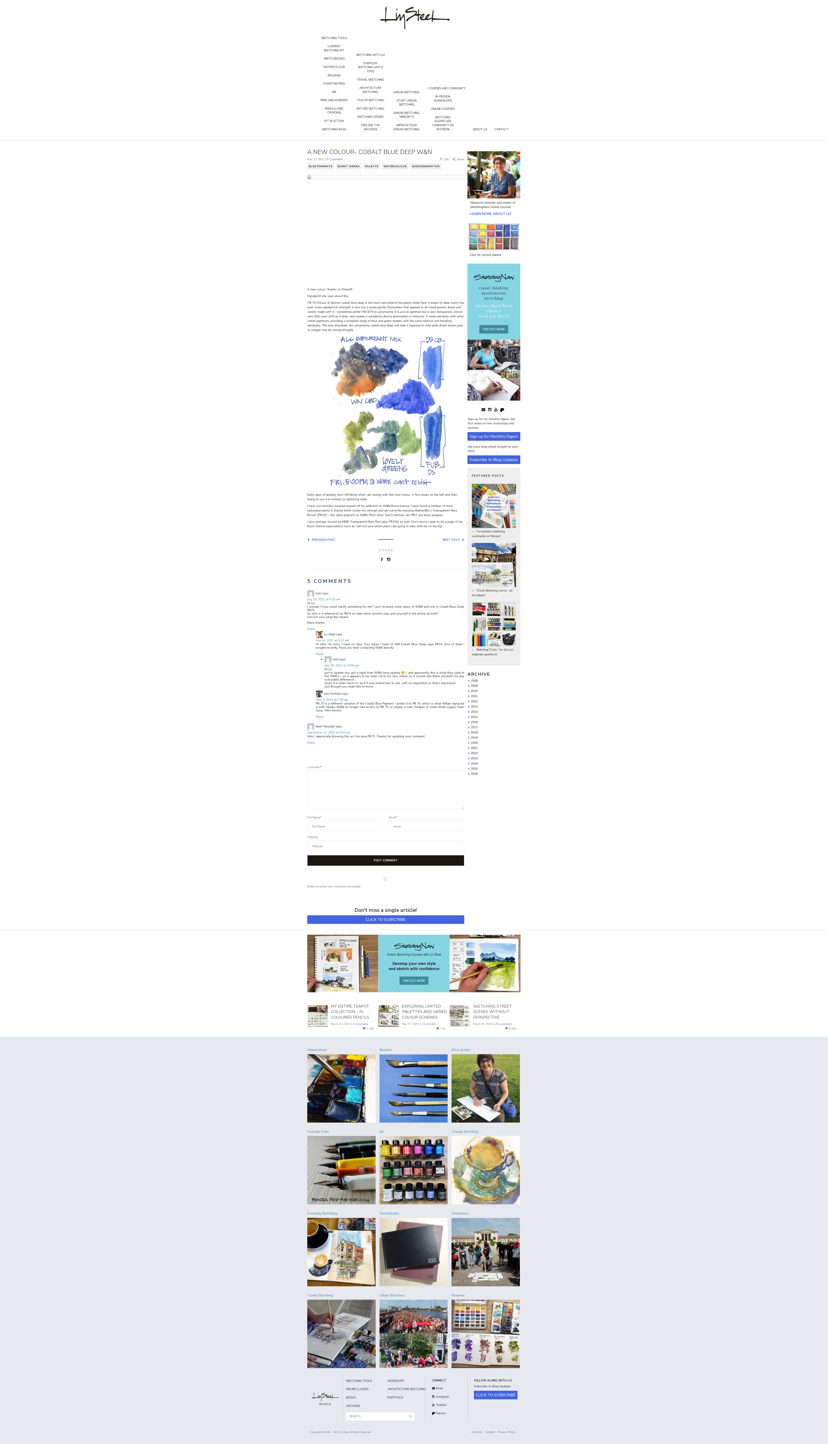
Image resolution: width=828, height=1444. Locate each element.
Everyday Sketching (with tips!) (370, 67)
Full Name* (314, 818)
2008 (474, 680)
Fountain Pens (334, 84)
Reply (311, 629)
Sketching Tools (334, 38)
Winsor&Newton (426, 166)
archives (353, 1406)
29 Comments (503, 1024)
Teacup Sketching (370, 100)
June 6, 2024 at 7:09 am (332, 700)
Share (460, 159)
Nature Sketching (370, 109)
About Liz (480, 129)
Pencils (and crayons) (334, 111)
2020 (474, 742)
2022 (474, 753)
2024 (474, 763)
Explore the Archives (370, 127)
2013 (474, 706)
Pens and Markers (334, 100)
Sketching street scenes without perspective (492, 1012)
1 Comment (428, 1024)
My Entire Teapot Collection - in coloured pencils (350, 1012)
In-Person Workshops (443, 99)
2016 (474, 722)
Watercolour (334, 67)
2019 (474, 737)
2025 (474, 768)
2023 (474, 758)
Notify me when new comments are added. (334, 887)
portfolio (395, 1398)
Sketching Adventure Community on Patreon (443, 123)
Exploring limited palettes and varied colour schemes (424, 1012)
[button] (411, 1416)
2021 (474, 748)
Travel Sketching (370, 80)
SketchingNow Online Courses (490, 207)
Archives (476, 1432)
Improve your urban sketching (407, 127)
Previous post (323, 539)
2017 (474, 727)
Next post (452, 539)
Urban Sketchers (392, 1295)
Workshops (460, 1213)
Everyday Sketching (322, 1213)
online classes (357, 1389)
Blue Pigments (320, 166)
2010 (474, 691)
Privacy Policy (506, 1432)
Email (439, 1388)
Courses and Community (447, 88)
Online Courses (443, 109)
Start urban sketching (407, 103)
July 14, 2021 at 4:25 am (323, 599)
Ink (334, 92)
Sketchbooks (334, 59)
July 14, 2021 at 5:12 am (332, 640)
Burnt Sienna (349, 166)
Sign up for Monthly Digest (494, 436)
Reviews (458, 1295)
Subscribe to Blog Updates (494, 459)
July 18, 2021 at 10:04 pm (342, 665)
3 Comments (360, 1024)
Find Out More (494, 329)
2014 (474, 711)
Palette (371, 166)
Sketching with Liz (370, 55)
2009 (474, 685)
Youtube (441, 1405)
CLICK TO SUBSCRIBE (386, 919)
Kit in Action (334, 121)
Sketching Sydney (370, 117)
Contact (501, 129)
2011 (474, 696)
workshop (395, 1381)
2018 (474, 732)
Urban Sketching (407, 92)
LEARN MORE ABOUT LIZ (490, 213)
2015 (474, 717)
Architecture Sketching (370, 90)
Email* (393, 818)
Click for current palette (485, 255)
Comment (314, 767)
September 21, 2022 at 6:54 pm (328, 732)
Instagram (442, 1397)
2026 (474, 773)
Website (312, 837)
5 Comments (335, 159)
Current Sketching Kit (334, 48)
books (351, 1398)
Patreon (440, 1413)
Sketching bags (334, 129)
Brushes (334, 75)
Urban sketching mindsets (407, 115)
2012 (474, 701)
